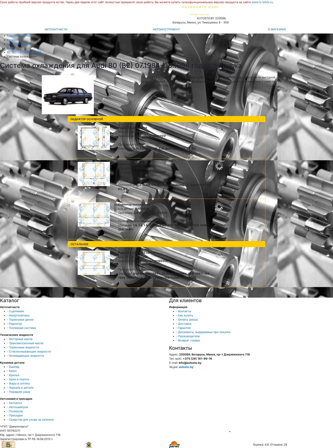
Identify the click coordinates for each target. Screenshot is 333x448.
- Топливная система (21, 328)
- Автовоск (14, 403)
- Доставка (183, 323)
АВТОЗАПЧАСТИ (56, 29)
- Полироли (15, 411)
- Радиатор (14, 323)
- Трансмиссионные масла (25, 343)
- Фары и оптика (18, 383)
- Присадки (15, 415)
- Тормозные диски (20, 319)
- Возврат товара (188, 340)
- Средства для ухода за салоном (30, 419)
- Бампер (13, 366)
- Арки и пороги (18, 379)
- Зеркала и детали (20, 387)
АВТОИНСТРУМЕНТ (166, 29)
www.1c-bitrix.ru (262, 2)
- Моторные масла (19, 339)
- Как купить (184, 315)
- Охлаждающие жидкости (25, 355)
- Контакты (183, 311)
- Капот (12, 371)
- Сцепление (15, 311)
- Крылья (13, 375)
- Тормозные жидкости (23, 347)
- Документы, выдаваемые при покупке (203, 332)
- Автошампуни (17, 407)
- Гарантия (183, 328)
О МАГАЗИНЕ (277, 29)
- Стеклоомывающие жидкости (29, 351)
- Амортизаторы (18, 315)
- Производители (188, 336)
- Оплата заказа (187, 319)
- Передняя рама (18, 391)
